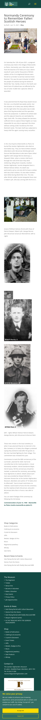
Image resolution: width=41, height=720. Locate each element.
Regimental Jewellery (11, 545)
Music (6, 542)
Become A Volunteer (12, 588)
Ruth (7, 25)
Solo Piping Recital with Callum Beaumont (18, 559)
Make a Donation (11, 591)
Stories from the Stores (11, 562)
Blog (22, 25)
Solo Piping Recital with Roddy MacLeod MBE (19, 565)
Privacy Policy (9, 597)
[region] (20, 705)
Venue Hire (9, 586)
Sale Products (10, 654)
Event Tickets (9, 640)
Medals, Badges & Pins (11, 538)
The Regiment (10, 580)
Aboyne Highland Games (13, 618)
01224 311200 (11, 671)
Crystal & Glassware (10, 532)
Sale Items (7, 551)
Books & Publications (11, 526)
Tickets (7, 583)
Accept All (20, 711)
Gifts (5, 535)
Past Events (9, 594)
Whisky (6, 548)
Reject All (20, 716)
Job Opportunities (11, 600)
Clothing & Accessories (11, 529)
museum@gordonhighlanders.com (15, 674)
